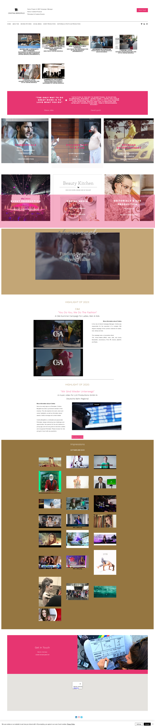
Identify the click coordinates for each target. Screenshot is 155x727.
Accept (147, 724)
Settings (139, 724)
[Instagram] (79, 717)
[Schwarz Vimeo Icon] (141, 24)
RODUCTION (129, 209)
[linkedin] (144, 24)
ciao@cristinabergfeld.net (42, 654)
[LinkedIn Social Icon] (76, 717)
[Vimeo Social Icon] (81, 717)
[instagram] (147, 24)
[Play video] (58, 334)
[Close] (153, 724)
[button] (26, 24)
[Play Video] (77, 256)
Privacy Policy (71, 724)
